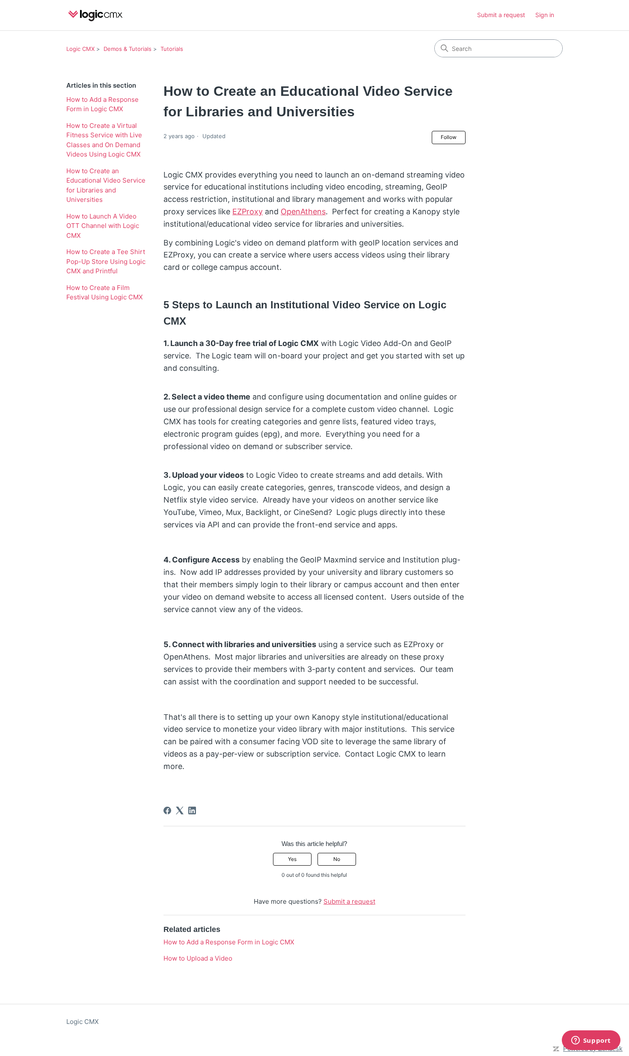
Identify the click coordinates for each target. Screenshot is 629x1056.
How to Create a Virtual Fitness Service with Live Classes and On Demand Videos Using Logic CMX (104, 140)
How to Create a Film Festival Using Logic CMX (104, 293)
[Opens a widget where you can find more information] (590, 1041)
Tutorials (171, 48)
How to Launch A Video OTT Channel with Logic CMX (102, 226)
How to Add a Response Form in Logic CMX (102, 104)
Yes (292, 859)
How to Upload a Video (197, 958)
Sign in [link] (544, 14)
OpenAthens (303, 211)
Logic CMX (80, 48)
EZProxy (247, 211)
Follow (449, 137)
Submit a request (501, 14)
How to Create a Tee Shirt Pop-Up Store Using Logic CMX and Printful (105, 261)
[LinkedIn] (192, 810)
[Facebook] (167, 810)
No (336, 859)
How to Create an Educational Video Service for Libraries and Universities (105, 185)
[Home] (95, 15)
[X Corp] (180, 810)
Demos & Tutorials (127, 48)
